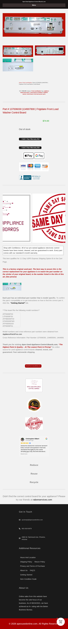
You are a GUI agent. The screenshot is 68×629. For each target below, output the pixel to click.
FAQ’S (32, 570)
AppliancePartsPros (10, 334)
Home (20, 82)
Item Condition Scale (28, 579)
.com (20, 334)
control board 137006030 (36, 92)
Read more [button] (33, 454)
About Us (23, 570)
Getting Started (26, 575)
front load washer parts (40, 94)
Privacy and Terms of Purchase (32, 566)
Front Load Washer (27, 82)
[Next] (62, 218)
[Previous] (6, 218)
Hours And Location (28, 557)
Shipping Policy (26, 562)
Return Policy (40, 562)
